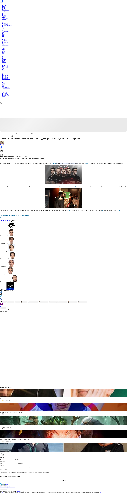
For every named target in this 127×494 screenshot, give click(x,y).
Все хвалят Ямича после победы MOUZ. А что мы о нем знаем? (11, 412)
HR (13, 186)
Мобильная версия (3, 485)
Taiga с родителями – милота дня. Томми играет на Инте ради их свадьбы (14, 215)
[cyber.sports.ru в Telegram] (1, 484)
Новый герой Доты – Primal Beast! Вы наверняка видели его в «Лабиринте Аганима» (14, 439)
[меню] (0, 2)
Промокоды (2, 488)
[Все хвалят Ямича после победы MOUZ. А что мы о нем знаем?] (63, 407)
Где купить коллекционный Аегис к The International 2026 (10, 476)
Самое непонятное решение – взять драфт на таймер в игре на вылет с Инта (15, 217)
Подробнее (101, 492)
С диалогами (123, 313)
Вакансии (2, 487)
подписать (54, 163)
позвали (86, 163)
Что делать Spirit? (5, 220)
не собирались (75, 186)
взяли (110, 186)
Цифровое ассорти (11, 133)
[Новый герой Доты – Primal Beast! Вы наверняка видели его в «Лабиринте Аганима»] (63, 434)
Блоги (7, 133)
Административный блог (10, 487)
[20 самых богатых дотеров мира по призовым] (63, 393)
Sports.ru (3, 492)
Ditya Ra (34, 212)
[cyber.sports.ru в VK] (3, 484)
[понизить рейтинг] (1, 155)
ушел (103, 210)
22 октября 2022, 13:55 (7, 320)
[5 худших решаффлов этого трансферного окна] (63, 447)
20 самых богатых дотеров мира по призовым (8, 398)
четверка (118, 210)
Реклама (5, 487)
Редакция (4, 486)
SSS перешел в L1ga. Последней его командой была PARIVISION (11, 463)
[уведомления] (0, 102)
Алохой (70, 210)
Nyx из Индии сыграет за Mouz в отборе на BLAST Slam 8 (10, 459)
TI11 (2, 158)
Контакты (8, 486)
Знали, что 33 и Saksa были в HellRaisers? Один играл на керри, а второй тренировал (26, 133)
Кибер (3, 133)
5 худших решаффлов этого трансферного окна (8, 453)
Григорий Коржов (3, 144)
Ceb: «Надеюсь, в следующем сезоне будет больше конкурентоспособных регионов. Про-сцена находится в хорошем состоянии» (22, 467)
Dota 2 (5, 133)
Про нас (1, 486)
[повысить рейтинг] (1, 151)
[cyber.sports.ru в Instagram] (6, 484)
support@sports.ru (19, 491)
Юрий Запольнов (7, 319)
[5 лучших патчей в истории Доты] (63, 420)
